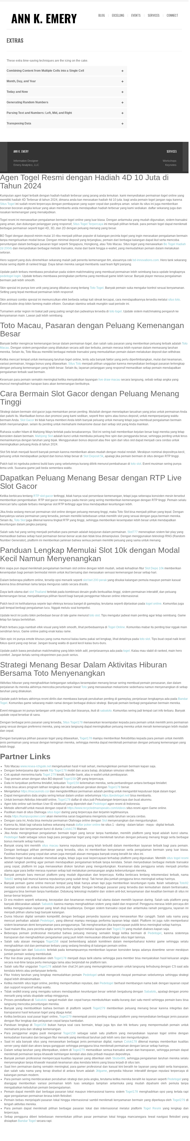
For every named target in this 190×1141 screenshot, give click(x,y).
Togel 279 (49, 774)
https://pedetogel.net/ (116, 795)
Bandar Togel (27, 1121)
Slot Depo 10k (154, 568)
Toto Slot (20, 520)
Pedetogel (100, 804)
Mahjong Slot (44, 436)
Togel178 (86, 738)
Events (136, 15)
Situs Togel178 (73, 722)
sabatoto (106, 710)
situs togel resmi (178, 858)
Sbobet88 (118, 1058)
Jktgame (101, 1071)
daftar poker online (88, 824)
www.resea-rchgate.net (35, 766)
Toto (84, 687)
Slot (104, 820)
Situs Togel (7, 204)
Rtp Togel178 (58, 770)
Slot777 (132, 532)
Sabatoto (47, 904)
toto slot (136, 463)
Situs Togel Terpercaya (88, 224)
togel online (154, 603)
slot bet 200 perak (95, 580)
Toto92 (8, 879)
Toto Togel (97, 288)
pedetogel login (10, 276)
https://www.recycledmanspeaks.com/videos (96, 808)
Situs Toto (74, 363)
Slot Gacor (27, 420)
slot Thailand (37, 592)
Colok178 (69, 829)
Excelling (118, 15)
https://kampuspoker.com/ (29, 816)
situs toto (174, 299)
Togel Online (116, 627)
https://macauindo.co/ (35, 791)
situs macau (50, 845)
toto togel (115, 311)
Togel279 (99, 1008)
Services (154, 15)
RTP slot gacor (43, 496)
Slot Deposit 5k (93, 456)
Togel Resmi (152, 1108)
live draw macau (109, 379)
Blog (101, 15)
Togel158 (69, 779)
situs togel (54, 812)
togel (126, 650)
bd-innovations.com (146, 260)
